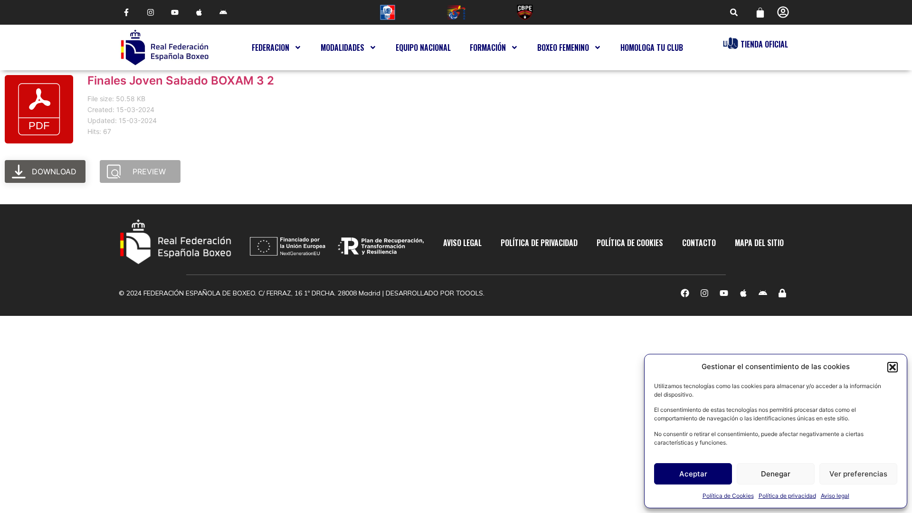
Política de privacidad (787, 495)
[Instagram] (150, 12)
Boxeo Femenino (563, 47)
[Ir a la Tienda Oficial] (730, 43)
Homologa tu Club (651, 47)
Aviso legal (835, 495)
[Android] (223, 12)
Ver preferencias (858, 473)
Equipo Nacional (423, 47)
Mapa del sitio (759, 242)
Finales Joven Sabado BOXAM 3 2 (180, 80)
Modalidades (342, 47)
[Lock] (782, 293)
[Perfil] (783, 12)
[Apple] (199, 12)
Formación (488, 47)
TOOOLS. (470, 293)
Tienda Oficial (764, 44)
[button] (892, 367)
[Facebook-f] (126, 12)
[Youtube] (174, 12)
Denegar (775, 473)
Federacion (270, 47)
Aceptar (693, 473)
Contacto (699, 242)
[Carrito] (760, 12)
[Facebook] (685, 293)
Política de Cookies (728, 495)
